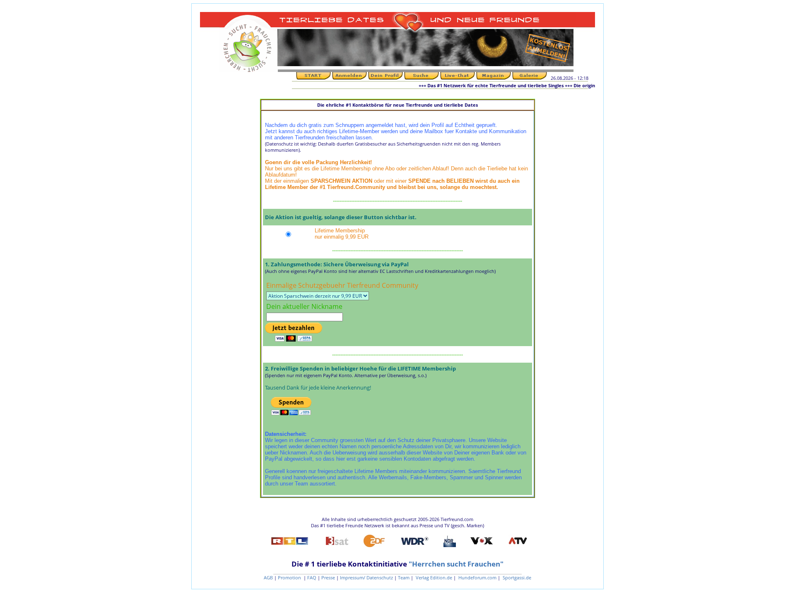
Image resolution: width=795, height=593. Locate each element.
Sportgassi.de (516, 577)
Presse (328, 577)
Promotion (290, 577)
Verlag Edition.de (433, 577)
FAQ (311, 577)
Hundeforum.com (476, 577)
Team (404, 577)
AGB (268, 577)
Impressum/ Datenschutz (366, 577)
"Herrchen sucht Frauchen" (456, 564)
